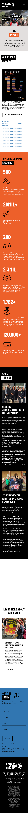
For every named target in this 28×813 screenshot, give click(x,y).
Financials (19, 128)
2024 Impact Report (7, 128)
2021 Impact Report (7, 137)
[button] (1, 673)
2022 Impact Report (7, 134)
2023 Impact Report (7, 131)
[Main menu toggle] (24, 5)
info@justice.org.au (14, 782)
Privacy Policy (10, 751)
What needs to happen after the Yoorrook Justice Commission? (14, 645)
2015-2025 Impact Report (9, 124)
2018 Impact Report (7, 146)
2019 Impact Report (7, 143)
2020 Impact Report (7, 140)
